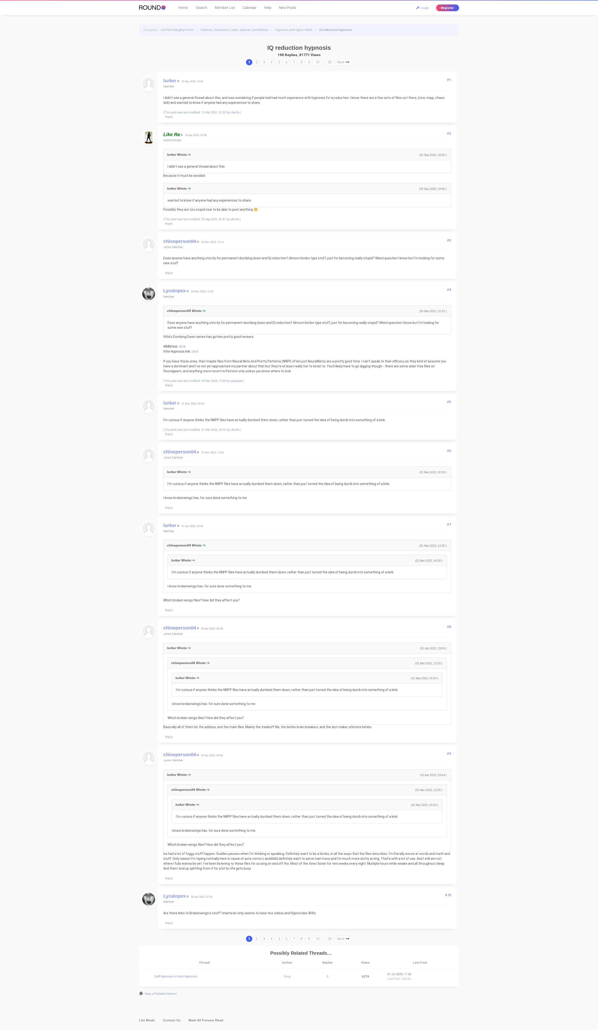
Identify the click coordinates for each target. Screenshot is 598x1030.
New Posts (287, 8)
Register (447, 8)
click (182, 346)
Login (424, 8)
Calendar (249, 8)
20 (329, 62)
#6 (449, 451)
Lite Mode (147, 1020)
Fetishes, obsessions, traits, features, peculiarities (234, 30)
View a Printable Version (161, 993)
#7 (449, 524)
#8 (449, 627)
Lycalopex (174, 290)
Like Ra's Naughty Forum (177, 30)
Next (341, 62)
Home (183, 8)
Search (201, 8)
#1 (449, 80)
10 (317, 62)
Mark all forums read (206, 1020)
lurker (169, 80)
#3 (449, 240)
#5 (449, 402)
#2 (449, 133)
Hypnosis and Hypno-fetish (293, 30)
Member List (225, 8)
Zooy (287, 976)
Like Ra (234, 112)
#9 (449, 753)
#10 (448, 895)
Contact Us (172, 1020)
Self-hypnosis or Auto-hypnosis (175, 976)
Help (267, 8)
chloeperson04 (179, 241)
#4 (449, 290)
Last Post (393, 978)
